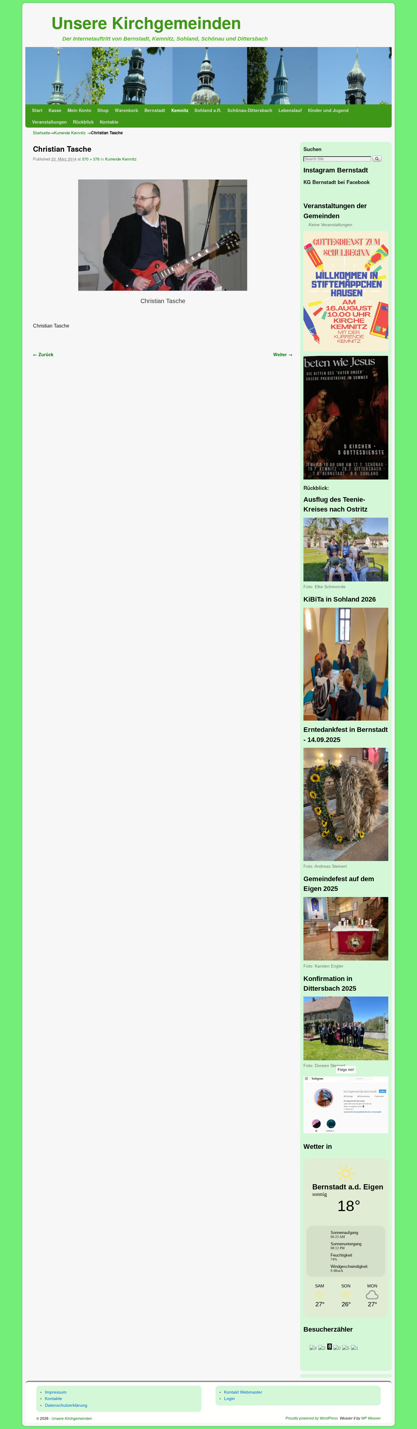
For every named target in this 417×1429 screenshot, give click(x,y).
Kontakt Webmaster (243, 1392)
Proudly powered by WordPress (311, 1418)
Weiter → (282, 354)
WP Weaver (371, 1418)
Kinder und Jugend (328, 110)
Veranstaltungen (49, 122)
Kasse (55, 110)
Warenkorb (126, 110)
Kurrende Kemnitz (70, 133)
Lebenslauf (290, 110)
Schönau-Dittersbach (249, 110)
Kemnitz (179, 110)
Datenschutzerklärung (66, 1405)
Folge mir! (346, 1070)
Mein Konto (79, 110)
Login (229, 1398)
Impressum (56, 1392)
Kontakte (109, 122)
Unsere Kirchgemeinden (146, 22)
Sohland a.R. (207, 110)
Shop (103, 110)
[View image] (345, 291)
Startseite (41, 133)
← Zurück (43, 354)
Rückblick (83, 122)
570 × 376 (91, 159)
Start (37, 110)
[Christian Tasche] (162, 235)
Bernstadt (154, 110)
